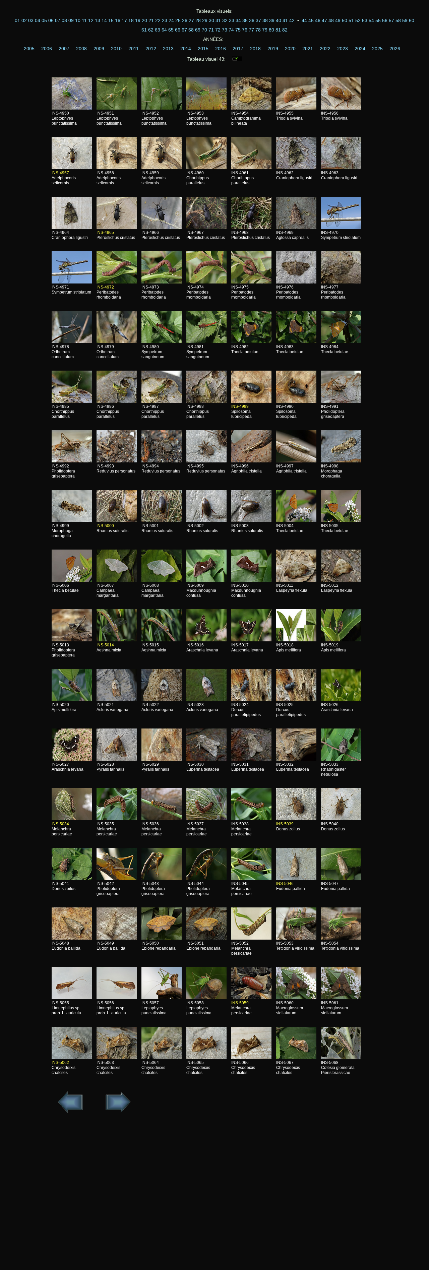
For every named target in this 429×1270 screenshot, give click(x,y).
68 (191, 30)
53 (364, 20)
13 (97, 20)
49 (338, 20)
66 (177, 30)
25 (178, 20)
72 (218, 30)
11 (84, 20)
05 (44, 20)
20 (144, 20)
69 (197, 30)
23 (164, 20)
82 (285, 30)
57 (391, 20)
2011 (133, 48)
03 (31, 20)
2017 (238, 48)
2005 (29, 48)
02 (24, 20)
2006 (46, 48)
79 (264, 30)
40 (278, 20)
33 (231, 20)
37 (258, 20)
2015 (203, 48)
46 (317, 20)
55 (378, 20)
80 (271, 30)
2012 (150, 48)
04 (37, 20)
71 (211, 30)
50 (344, 20)
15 (111, 20)
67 (184, 30)
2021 (307, 48)
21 (151, 20)
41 (285, 20)
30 (211, 20)
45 (311, 20)
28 (198, 20)
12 (91, 20)
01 (17, 20)
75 (238, 30)
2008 (81, 48)
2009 (99, 48)
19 (137, 20)
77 (251, 30)
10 (77, 20)
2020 (290, 48)
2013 (168, 48)
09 (71, 20)
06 (51, 20)
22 (158, 20)
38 (265, 20)
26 (184, 20)
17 (124, 20)
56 (384, 20)
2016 (220, 48)
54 (371, 20)
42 (292, 20)
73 (224, 30)
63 (157, 30)
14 (104, 20)
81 (278, 30)
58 (398, 20)
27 (191, 20)
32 (225, 20)
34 (238, 20)
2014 (185, 48)
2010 (116, 48)
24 (171, 20)
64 (164, 30)
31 (218, 20)
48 (331, 20)
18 (131, 20)
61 (144, 30)
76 (244, 30)
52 (358, 20)
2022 (325, 48)
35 (245, 20)
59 (405, 20)
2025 (377, 48)
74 (231, 30)
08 (64, 20)
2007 (64, 48)
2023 (342, 48)
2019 (272, 48)
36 (251, 20)
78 (258, 30)
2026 (394, 48)
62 (151, 30)
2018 (255, 48)
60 (411, 20)
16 (117, 20)
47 (324, 20)
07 (57, 20)
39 (271, 20)
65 (171, 30)
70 (204, 30)
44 (304, 20)
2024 (360, 48)
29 (204, 20)
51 (351, 20)
